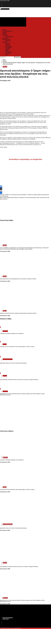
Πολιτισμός (8, 46)
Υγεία (6, 54)
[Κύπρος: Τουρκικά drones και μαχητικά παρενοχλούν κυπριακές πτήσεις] (20, 308)
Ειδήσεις (5, 42)
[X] (25, 189)
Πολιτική (5, 35)
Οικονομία (5, 38)
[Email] (25, 191)
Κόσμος (5, 34)
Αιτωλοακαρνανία (7, 31)
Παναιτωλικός (6, 39)
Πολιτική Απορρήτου (8, 617)
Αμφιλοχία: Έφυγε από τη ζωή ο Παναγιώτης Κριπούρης (13, 363)
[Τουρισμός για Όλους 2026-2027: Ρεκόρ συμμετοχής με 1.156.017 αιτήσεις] (5, 340)
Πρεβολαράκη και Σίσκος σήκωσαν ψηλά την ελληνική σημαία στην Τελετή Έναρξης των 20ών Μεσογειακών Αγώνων (22, 394)
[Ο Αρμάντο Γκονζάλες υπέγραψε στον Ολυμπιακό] (5, 325)
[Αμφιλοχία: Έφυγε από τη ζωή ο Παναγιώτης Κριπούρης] (5, 355)
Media (7, 50)
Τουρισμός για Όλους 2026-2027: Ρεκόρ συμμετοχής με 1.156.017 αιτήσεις (17, 346)
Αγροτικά (7, 43)
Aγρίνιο (5, 375)
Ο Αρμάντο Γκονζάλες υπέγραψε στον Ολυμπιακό (12, 333)
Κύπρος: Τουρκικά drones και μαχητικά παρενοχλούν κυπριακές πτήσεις (18, 313)
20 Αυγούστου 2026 (5, 315)
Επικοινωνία (6, 619)
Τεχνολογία (8, 52)
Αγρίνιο (5, 29)
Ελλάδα (5, 32)
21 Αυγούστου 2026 (5, 251)
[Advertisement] (25, 209)
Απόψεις (7, 45)
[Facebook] (25, 186)
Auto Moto (8, 53)
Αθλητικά (7, 40)
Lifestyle (7, 49)
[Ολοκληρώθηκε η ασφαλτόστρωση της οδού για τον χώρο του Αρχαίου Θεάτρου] (5, 371)
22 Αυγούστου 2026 (5, 462)
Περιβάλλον (8, 47)
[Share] (25, 193)
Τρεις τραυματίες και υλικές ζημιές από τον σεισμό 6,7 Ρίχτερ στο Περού (18, 278)
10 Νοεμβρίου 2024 (5, 80)
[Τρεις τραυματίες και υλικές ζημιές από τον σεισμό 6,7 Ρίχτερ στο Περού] (20, 273)
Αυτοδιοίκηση (9, 36)
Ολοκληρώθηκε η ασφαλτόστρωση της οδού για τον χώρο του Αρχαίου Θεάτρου (19, 379)
